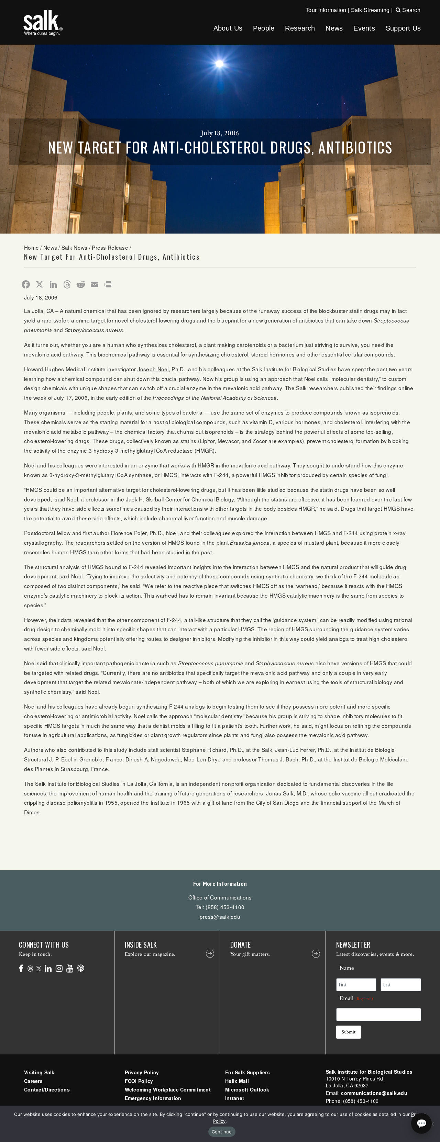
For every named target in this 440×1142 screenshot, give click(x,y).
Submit (348, 1032)
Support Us (403, 28)
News (334, 28)
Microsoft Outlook (247, 1089)
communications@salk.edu (374, 1092)
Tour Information (326, 10)
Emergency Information (153, 1098)
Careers (33, 1080)
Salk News (75, 247)
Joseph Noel (153, 369)
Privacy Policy (142, 1072)
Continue (222, 1131)
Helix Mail (237, 1080)
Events (364, 28)
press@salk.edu (220, 916)
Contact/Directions (47, 1089)
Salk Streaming (370, 10)
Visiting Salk (39, 1072)
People (264, 28)
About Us (227, 28)
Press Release (110, 247)
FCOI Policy (139, 1080)
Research (300, 28)
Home (31, 247)
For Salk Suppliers (247, 1072)
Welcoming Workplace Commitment (168, 1089)
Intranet (234, 1098)
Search (410, 10)
